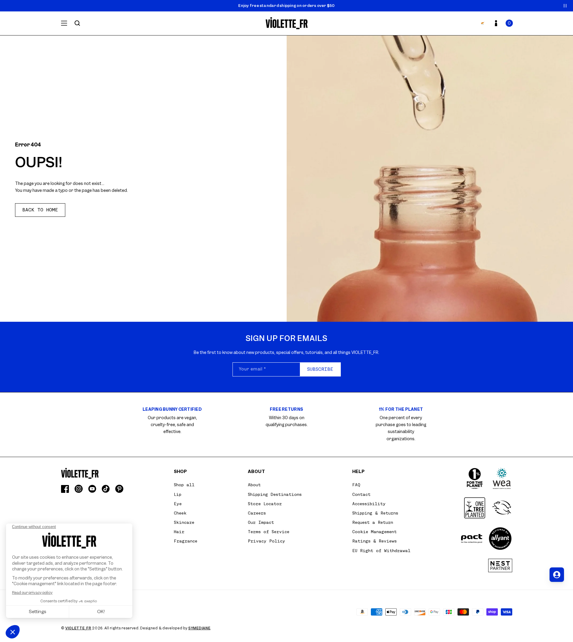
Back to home (40, 209)
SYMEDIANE (199, 628)
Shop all (184, 485)
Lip (177, 494)
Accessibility (369, 504)
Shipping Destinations (275, 494)
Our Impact (261, 522)
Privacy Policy (266, 541)
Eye (178, 504)
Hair (179, 532)
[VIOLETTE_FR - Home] (286, 23)
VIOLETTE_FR (78, 628)
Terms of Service (268, 532)
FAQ (356, 485)
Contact (361, 494)
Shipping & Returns (375, 513)
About (254, 485)
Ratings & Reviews (374, 541)
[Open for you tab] (557, 574)
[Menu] (64, 23)
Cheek (180, 513)
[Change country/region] (482, 23)
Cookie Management (374, 532)
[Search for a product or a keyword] (77, 23)
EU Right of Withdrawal (381, 550)
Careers (257, 513)
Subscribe (320, 369)
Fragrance (185, 541)
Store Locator (265, 504)
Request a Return (372, 522)
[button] (509, 23)
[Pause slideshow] (565, 6)
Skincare (184, 522)
